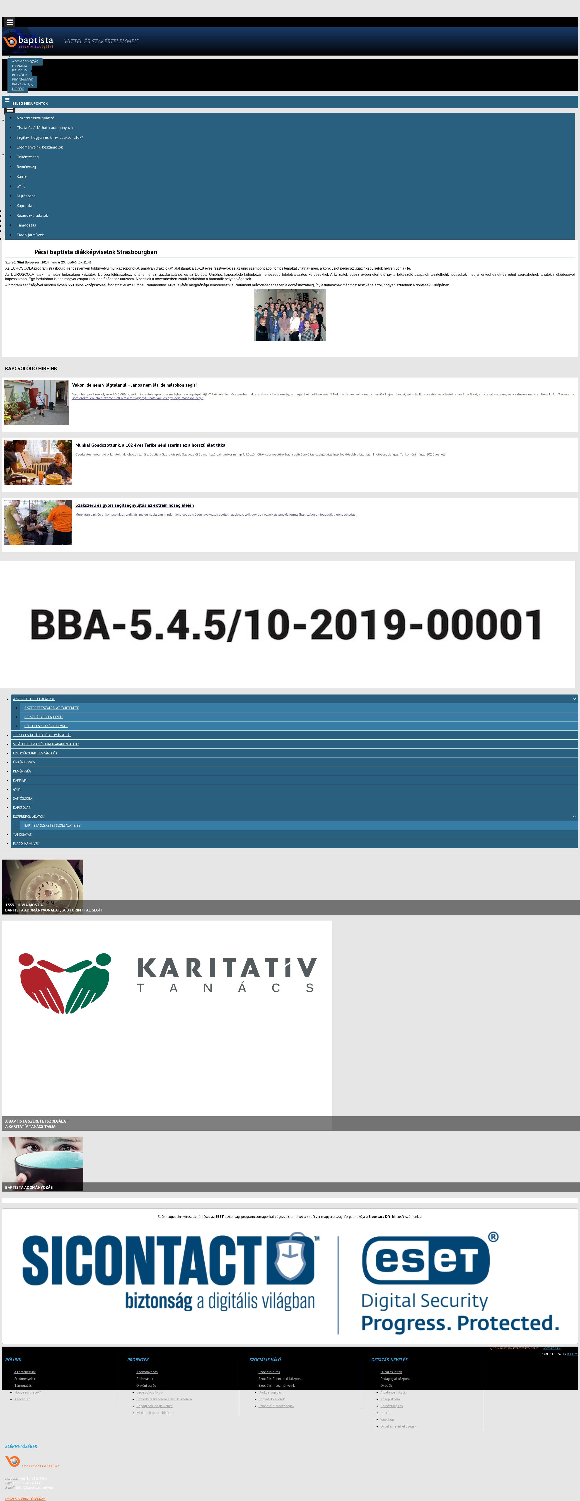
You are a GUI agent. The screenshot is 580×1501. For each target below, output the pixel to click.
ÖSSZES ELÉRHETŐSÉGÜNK (25, 1498)
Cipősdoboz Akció (149, 1392)
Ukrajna (19, 66)
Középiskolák (390, 1399)
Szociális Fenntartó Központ (280, 1378)
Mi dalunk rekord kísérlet (155, 1412)
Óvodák (386, 1385)
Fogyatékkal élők (272, 1399)
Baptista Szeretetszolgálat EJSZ (52, 825)
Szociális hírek (269, 1371)
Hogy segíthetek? (27, 1392)
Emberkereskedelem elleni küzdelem (164, 1399)
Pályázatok (22, 84)
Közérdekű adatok (32, 215)
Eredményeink (24, 1378)
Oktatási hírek (391, 1371)
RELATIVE (572, 1354)
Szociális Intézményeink (277, 1385)
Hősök (18, 89)
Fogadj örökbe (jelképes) (154, 1406)
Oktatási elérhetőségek (398, 1426)
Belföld (19, 70)
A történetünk (25, 1371)
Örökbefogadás (270, 1392)
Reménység (26, 166)
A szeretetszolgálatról (36, 117)
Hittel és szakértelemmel (46, 726)
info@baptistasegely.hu (34, 1487)
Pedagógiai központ (395, 1378)
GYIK (21, 186)
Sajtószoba (26, 195)
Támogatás (26, 225)
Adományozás (25, 61)
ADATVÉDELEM (552, 1348)
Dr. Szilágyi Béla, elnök (43, 717)
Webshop (387, 1419)
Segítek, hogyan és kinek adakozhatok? (50, 137)
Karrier (22, 176)
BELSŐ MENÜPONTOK (30, 103)
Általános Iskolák (393, 1392)
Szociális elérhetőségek (276, 1406)
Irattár (385, 1412)
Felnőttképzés (391, 1406)
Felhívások (144, 1378)
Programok (22, 80)
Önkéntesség (28, 156)
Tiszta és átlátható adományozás (46, 127)
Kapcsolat (25, 205)
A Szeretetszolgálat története (51, 708)
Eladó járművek (30, 234)
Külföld (19, 75)
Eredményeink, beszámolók (40, 147)
